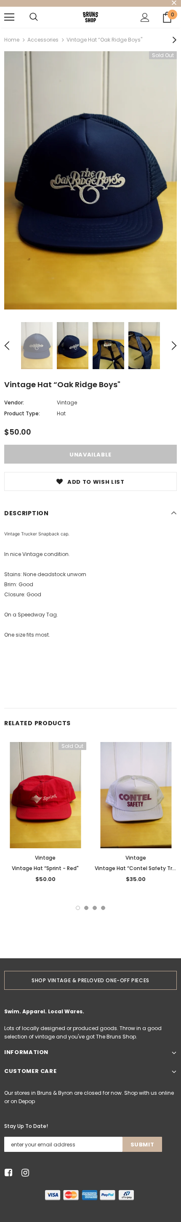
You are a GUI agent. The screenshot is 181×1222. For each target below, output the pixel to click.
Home (11, 39)
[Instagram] (24, 1173)
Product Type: (22, 413)
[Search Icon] (33, 17)
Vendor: (14, 402)
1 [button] (78, 908)
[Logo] (90, 16)
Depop (27, 1101)
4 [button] (103, 908)
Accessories (43, 39)
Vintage (67, 402)
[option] (90, 180)
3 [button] (95, 908)
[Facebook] (7, 1173)
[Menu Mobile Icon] (9, 17)
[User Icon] (145, 17)
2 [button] (86, 908)
